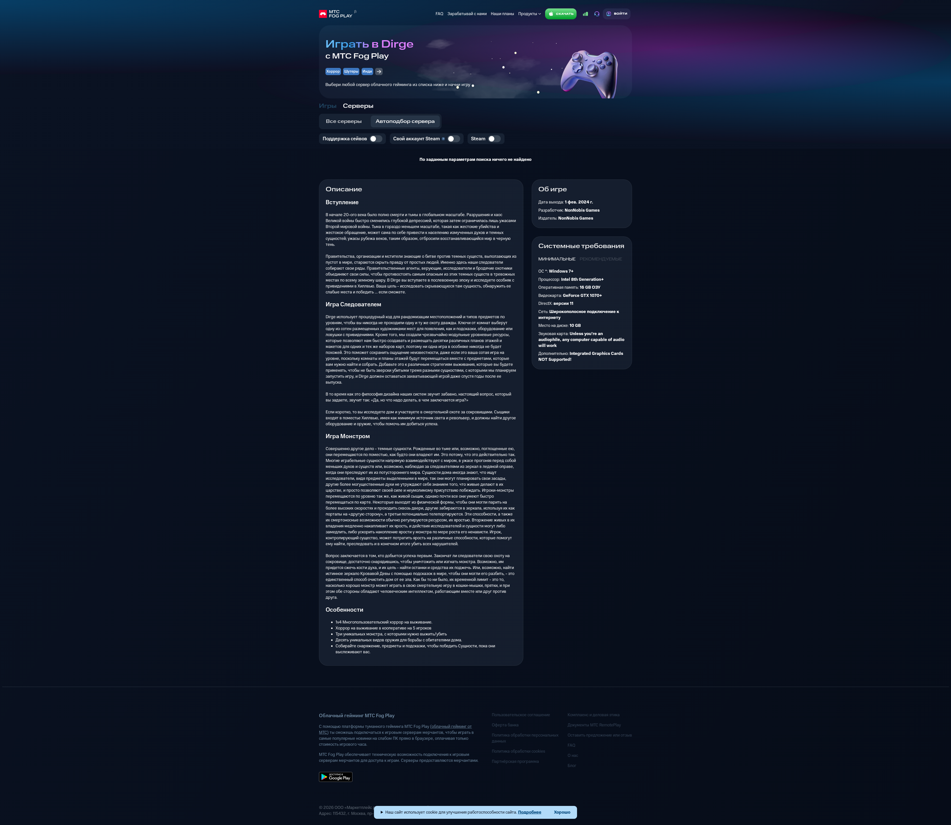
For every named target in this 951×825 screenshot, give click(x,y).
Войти (621, 14)
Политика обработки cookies (518, 751)
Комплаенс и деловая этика (594, 715)
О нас (573, 756)
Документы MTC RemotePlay (594, 725)
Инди (367, 71)
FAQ (439, 14)
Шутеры (351, 71)
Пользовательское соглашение (521, 715)
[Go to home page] (376, 14)
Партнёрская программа (515, 762)
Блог (572, 766)
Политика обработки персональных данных (525, 738)
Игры (328, 106)
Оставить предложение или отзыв (600, 735)
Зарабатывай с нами (467, 14)
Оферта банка (505, 725)
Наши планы (502, 14)
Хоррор (333, 71)
